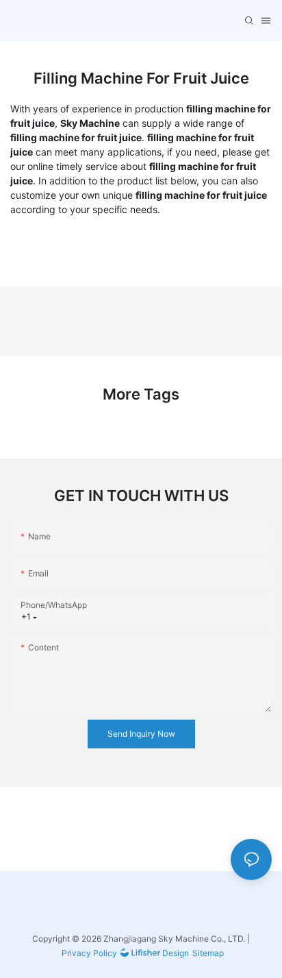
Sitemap (208, 953)
